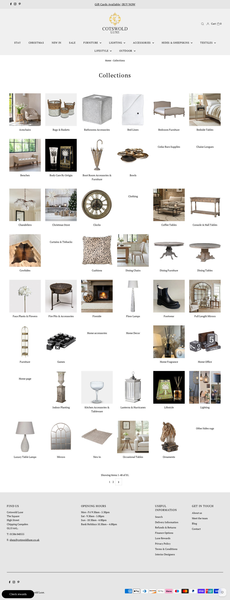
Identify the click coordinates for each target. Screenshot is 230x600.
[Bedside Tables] (205, 109)
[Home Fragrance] (169, 341)
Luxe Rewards (162, 538)
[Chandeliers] (25, 204)
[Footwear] (169, 295)
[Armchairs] (25, 109)
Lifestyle (102, 50)
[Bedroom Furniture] (169, 109)
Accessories (142, 42)
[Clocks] (97, 204)
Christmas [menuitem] (36, 42)
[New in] (97, 436)
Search (159, 517)
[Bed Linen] (133, 109)
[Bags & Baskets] (61, 109)
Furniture (91, 42)
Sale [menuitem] (72, 42)
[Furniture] (25, 341)
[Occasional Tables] (133, 436)
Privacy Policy (163, 543)
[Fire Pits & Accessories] (61, 295)
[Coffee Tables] (169, 204)
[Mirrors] (61, 436)
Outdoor (126, 50)
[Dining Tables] (205, 250)
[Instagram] (15, 4)
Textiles (206, 42)
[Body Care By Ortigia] (61, 154)
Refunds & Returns (165, 527)
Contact (196, 529)
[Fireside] (97, 295)
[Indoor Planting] (61, 386)
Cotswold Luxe (36, 592)
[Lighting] (205, 386)
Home (108, 60)
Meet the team (200, 518)
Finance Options (164, 532)
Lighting (116, 42)
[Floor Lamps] (133, 295)
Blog (194, 523)
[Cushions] (97, 250)
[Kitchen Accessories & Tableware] (97, 386)
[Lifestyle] (169, 386)
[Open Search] (202, 23)
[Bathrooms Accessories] (97, 109)
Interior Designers (165, 554)
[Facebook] (11, 4)
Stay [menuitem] (17, 42)
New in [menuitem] (56, 42)
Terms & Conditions (166, 549)
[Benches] (25, 154)
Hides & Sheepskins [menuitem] (176, 42)
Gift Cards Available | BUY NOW (115, 4)
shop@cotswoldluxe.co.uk (24, 539)
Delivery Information (166, 522)
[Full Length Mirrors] (205, 295)
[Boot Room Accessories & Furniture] (97, 154)
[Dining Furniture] (169, 250)
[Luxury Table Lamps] (25, 436)
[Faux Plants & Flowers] (25, 295)
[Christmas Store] (61, 204)
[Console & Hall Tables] (205, 204)
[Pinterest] (20, 4)
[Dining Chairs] (133, 250)
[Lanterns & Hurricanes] (133, 386)
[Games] (61, 341)
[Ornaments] (169, 436)
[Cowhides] (25, 250)
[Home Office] (205, 341)
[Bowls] (133, 154)
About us (197, 513)
